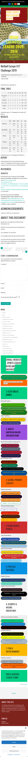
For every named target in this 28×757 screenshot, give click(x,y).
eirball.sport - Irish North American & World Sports (14, 377)
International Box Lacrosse (9, 341)
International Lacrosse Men (9, 330)
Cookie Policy (10, 754)
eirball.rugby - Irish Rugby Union (10, 513)
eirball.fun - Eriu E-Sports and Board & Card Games (14, 665)
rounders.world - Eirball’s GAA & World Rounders (14, 412)
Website (3, 292)
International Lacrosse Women (10, 337)
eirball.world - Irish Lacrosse (9, 462)
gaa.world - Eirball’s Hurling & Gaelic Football (13, 405)
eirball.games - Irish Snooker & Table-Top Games (14, 594)
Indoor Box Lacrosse (8, 326)
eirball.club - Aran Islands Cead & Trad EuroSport (14, 556)
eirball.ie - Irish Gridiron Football (10, 445)
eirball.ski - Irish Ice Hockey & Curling (11, 452)
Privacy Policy (17, 754)
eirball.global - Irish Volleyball (9, 465)
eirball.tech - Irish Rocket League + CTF (12, 661)
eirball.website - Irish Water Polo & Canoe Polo (13, 542)
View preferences (14, 751)
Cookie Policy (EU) (7, 348)
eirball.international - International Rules (12, 552)
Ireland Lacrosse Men (8, 319)
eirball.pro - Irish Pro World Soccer (10, 503)
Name (3, 283)
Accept (14, 742)
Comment (4, 264)
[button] (25, 728)
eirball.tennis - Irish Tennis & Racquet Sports (13, 580)
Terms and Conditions (8, 350)
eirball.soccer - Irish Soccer (8, 509)
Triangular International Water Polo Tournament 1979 (21, 249)
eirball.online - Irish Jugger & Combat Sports (13, 624)
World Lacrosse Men (8, 328)
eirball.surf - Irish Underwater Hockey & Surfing (13, 546)
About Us (5, 344)
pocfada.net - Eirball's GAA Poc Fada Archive (13, 419)
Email (3, 288)
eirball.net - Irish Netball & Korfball (10, 493)
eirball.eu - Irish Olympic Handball (10, 539)
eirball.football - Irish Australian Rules (11, 496)
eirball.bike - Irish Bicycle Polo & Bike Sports (12, 637)
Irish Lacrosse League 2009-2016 (14, 44)
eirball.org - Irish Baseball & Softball (10, 455)
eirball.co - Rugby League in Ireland (10, 500)
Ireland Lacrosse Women (9, 324)
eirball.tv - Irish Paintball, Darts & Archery (12, 620)
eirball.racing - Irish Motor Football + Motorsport (14, 641)
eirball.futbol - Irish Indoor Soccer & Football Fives (14, 473)
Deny (14, 746)
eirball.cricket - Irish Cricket (9, 520)
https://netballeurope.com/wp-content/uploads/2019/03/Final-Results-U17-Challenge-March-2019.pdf (13, 200)
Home (4, 312)
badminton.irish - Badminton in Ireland (11, 583)
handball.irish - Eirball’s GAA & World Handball (13, 408)
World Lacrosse (6, 333)
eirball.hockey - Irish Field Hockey (10, 516)
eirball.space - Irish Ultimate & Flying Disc (12, 469)
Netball (3, 74)
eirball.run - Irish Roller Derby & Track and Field (13, 627)
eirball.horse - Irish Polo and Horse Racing (12, 634)
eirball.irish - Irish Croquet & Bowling (11, 598)
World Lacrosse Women (8, 335)
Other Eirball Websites (8, 353)
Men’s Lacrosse (6, 317)
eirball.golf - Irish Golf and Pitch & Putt (11, 590)
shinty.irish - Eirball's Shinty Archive (10, 423)
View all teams (23, 684)
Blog (4, 315)
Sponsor (14, 29)
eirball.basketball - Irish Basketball (10, 449)
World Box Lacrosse (7, 339)
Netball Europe (8, 74)
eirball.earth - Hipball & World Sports (11, 560)
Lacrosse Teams (6, 321)
